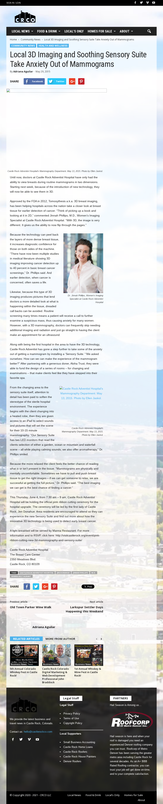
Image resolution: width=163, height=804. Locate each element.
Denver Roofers (72, 761)
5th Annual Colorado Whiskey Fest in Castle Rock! (23, 672)
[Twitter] (141, 3)
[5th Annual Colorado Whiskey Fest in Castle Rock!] (24, 655)
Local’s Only (74, 31)
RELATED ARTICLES (26, 639)
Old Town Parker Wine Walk (30, 607)
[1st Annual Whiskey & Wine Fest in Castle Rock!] (88, 655)
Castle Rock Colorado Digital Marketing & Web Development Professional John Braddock (55, 675)
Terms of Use (71, 718)
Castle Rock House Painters (79, 756)
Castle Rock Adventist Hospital (36, 572)
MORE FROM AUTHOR (60, 639)
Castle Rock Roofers (75, 751)
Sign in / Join (13, 2)
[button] (149, 31)
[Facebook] (135, 3)
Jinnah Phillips (80, 572)
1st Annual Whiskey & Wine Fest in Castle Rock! (87, 672)
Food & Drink (47, 31)
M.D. (93, 572)
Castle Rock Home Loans (78, 747)
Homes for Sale (100, 31)
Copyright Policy (72, 723)
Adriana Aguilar (23, 71)
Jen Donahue (63, 572)
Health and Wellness (53, 45)
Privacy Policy (71, 713)
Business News (19, 664)
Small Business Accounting (79, 742)
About (124, 31)
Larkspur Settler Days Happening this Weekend (84, 609)
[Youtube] (153, 3)
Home (13, 39)
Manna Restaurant (21, 576)
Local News (21, 31)
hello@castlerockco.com (38, 731)
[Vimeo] (147, 3)
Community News (30, 39)
